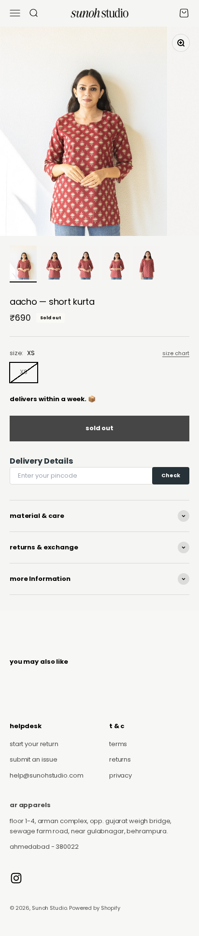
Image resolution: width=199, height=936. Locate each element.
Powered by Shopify (94, 908)
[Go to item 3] (85, 264)
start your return (34, 744)
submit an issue (33, 759)
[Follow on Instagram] (16, 878)
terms (118, 744)
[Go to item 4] (115, 264)
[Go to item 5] (146, 264)
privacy (120, 775)
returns (120, 759)
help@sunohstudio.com (46, 775)
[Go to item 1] (23, 264)
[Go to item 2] (54, 264)
